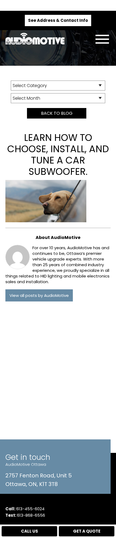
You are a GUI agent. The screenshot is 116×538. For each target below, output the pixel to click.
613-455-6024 (30, 509)
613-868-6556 (31, 515)
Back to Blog (57, 113)
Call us (29, 531)
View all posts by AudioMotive (39, 295)
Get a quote (86, 531)
